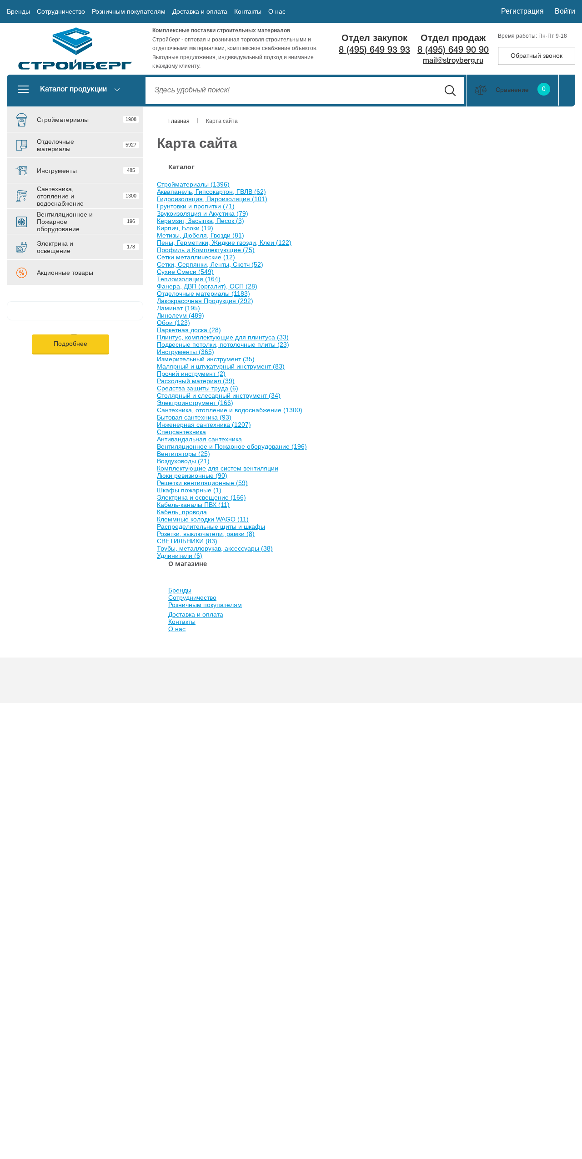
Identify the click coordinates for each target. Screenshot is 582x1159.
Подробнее (70, 343)
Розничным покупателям (129, 11)
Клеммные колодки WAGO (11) (203, 519)
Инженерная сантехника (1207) (204, 424)
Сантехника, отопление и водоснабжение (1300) (229, 410)
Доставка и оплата (199, 11)
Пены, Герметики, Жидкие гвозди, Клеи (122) (224, 242)
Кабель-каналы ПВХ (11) (193, 504)
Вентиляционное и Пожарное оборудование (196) (232, 446)
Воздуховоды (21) (183, 461)
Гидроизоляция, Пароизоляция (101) (212, 198)
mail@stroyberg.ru (453, 61)
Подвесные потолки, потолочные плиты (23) (223, 344)
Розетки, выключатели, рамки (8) (206, 533)
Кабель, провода (182, 512)
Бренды (18, 11)
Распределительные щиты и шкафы (211, 526)
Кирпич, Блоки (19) (185, 228)
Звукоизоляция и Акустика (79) (202, 213)
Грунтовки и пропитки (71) (196, 206)
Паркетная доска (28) (189, 330)
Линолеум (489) (180, 315)
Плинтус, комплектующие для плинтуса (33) (223, 337)
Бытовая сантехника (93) (194, 417)
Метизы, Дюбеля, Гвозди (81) (200, 235)
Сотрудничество (61, 11)
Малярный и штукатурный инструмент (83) (221, 366)
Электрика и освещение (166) (201, 497)
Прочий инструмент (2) (191, 373)
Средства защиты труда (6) (197, 388)
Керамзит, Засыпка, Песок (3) (200, 220)
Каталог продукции (73, 89)
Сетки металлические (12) (196, 257)
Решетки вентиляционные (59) (202, 482)
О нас (277, 11)
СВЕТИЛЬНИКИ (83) (187, 541)
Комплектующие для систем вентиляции (217, 468)
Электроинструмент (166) (195, 402)
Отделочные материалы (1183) (203, 293)
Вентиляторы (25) (183, 453)
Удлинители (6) (179, 555)
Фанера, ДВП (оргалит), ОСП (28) (207, 286)
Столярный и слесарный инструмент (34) (219, 395)
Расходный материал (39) (196, 381)
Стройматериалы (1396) (193, 184)
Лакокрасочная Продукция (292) (205, 300)
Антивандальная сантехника (199, 439)
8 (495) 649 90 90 (453, 50)
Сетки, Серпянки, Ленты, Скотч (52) (210, 264)
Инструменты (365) (185, 351)
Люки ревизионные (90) (192, 475)
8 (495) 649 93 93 (374, 50)
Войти (565, 11)
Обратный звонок (536, 55)
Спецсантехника (181, 431)
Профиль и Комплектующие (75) (206, 249)
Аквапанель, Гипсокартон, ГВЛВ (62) (211, 191)
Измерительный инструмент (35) (206, 359)
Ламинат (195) (178, 308)
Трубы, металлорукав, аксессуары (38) (215, 548)
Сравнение (521, 89)
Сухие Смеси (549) (185, 271)
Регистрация (522, 11)
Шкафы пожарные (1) (189, 490)
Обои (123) (173, 322)
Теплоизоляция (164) (189, 279)
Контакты (247, 11)
